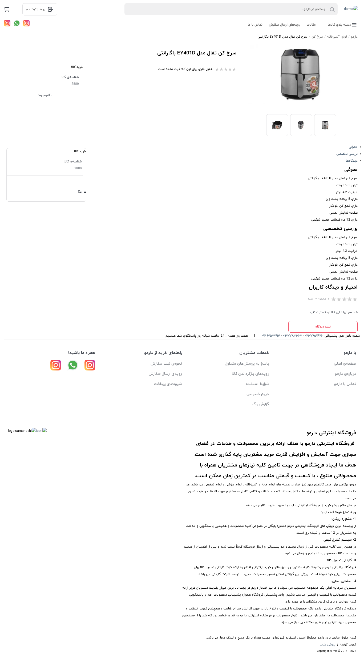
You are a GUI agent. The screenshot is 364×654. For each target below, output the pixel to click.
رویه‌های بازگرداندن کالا (250, 373)
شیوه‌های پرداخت (168, 383)
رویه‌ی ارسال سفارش (165, 373)
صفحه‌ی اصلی (345, 363)
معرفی (353, 147)
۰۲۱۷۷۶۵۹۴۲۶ (314, 336)
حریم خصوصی (257, 394)
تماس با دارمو (345, 383)
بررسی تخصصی (347, 154)
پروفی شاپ (327, 645)
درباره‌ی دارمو (345, 373)
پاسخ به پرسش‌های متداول (247, 363)
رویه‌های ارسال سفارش (284, 25)
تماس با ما (255, 25)
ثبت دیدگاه (323, 327)
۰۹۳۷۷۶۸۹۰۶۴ (292, 336)
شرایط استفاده (257, 383)
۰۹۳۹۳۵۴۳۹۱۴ (270, 336)
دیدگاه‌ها (352, 161)
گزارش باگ (260, 404)
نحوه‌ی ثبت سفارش (166, 363)
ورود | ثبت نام (35, 9)
